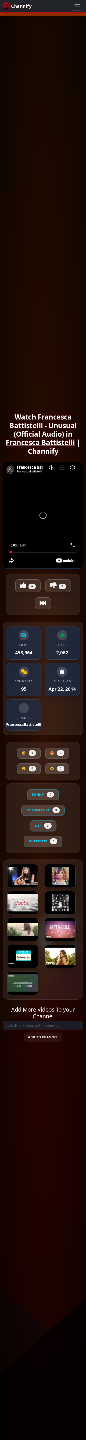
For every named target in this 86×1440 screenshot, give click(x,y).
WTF (41, 825)
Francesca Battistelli (40, 442)
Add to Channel (43, 1037)
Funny (41, 794)
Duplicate (41, 841)
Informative (41, 810)
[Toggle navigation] (77, 6)
